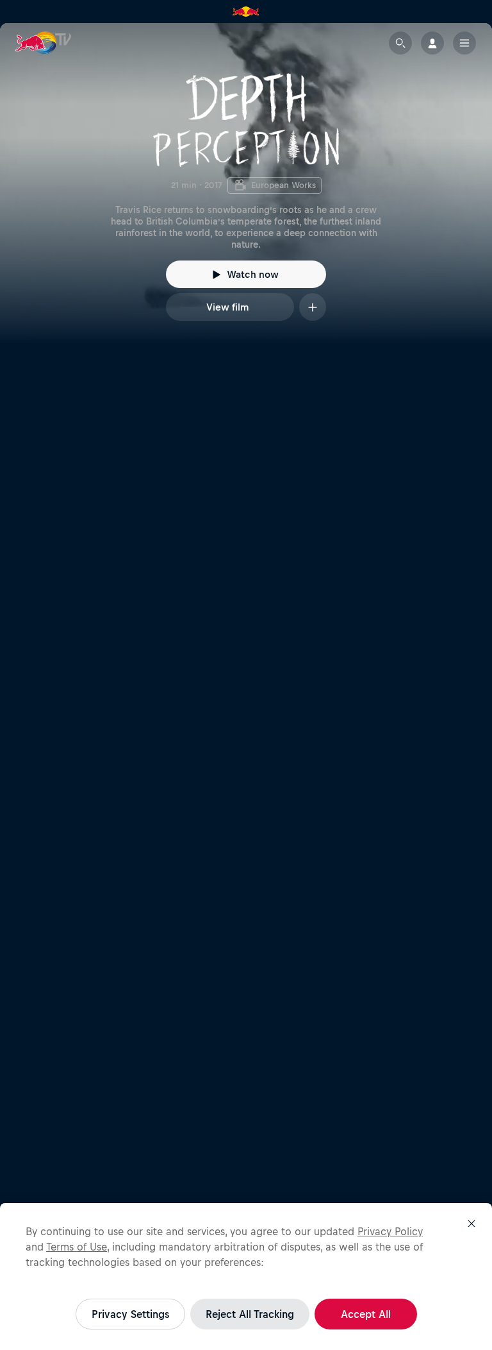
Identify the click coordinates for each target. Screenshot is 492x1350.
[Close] (471, 1223)
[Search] (400, 43)
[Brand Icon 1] (246, 11)
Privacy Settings (130, 1314)
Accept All (366, 1314)
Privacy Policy (390, 1231)
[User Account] (432, 43)
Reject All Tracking (250, 1314)
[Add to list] (312, 307)
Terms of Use (76, 1246)
